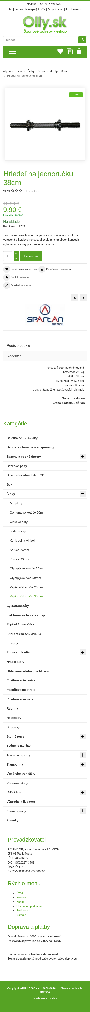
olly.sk (7, 71)
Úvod (19, 893)
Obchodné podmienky (30, 906)
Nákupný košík (35, 9)
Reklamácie (23, 910)
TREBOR (45, 992)
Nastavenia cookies (45, 998)
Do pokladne (55, 9)
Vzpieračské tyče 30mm (53, 71)
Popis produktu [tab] (18, 345)
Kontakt (21, 915)
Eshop (19, 71)
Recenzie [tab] (14, 356)
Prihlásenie (73, 9)
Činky (31, 71)
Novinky (21, 897)
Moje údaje (16, 9)
